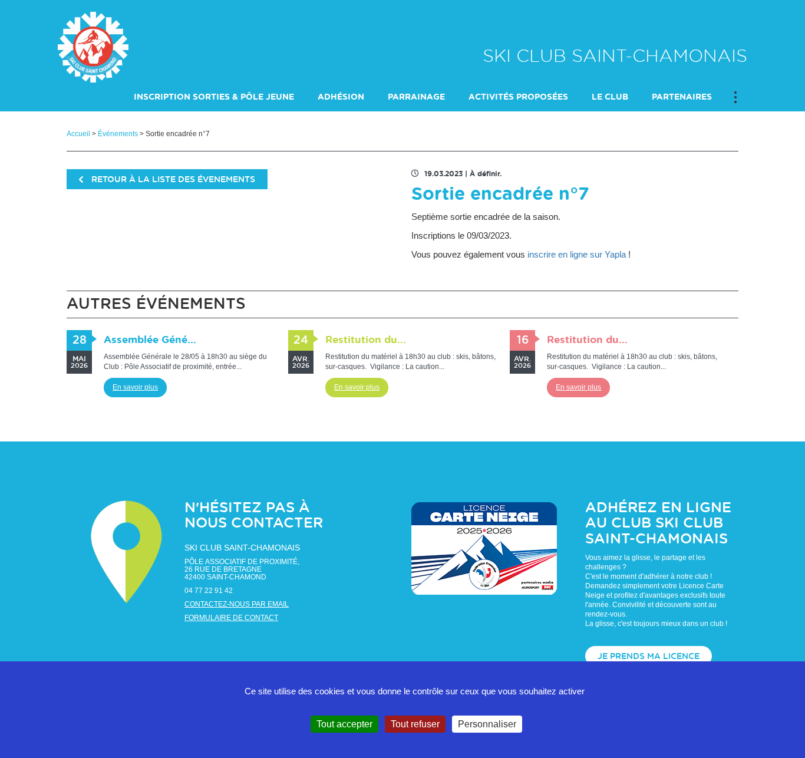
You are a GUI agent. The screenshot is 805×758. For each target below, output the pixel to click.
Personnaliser (487, 724)
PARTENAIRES (682, 97)
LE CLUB (610, 97)
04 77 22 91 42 (208, 590)
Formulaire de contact (231, 618)
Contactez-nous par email (236, 604)
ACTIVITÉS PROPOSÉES (518, 97)
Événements (118, 134)
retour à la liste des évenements (172, 180)
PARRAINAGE (416, 97)
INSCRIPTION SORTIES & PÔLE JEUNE (214, 97)
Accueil (78, 134)
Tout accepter (344, 724)
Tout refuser (415, 724)
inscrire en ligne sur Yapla (576, 254)
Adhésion (341, 97)
